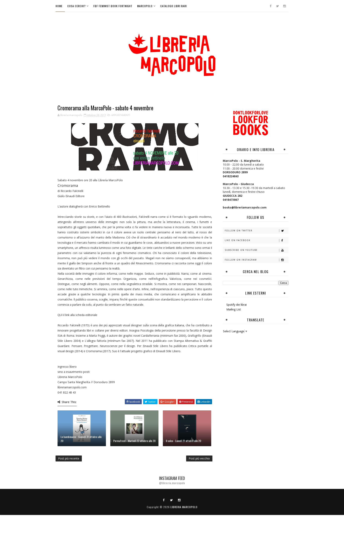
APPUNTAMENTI (120, 115)
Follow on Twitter (238, 230)
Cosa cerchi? (76, 6)
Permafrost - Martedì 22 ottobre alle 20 (134, 441)
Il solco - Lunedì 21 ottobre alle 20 (183, 441)
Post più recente (68, 458)
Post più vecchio (199, 458)
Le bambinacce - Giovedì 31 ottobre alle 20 (81, 439)
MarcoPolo (144, 6)
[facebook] (271, 6)
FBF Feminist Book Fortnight (112, 6)
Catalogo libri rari (173, 6)
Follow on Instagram (241, 259)
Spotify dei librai (236, 304)
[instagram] (284, 6)
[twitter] (277, 6)
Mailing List (233, 309)
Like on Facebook (237, 240)
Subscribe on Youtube (241, 250)
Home (59, 6)
